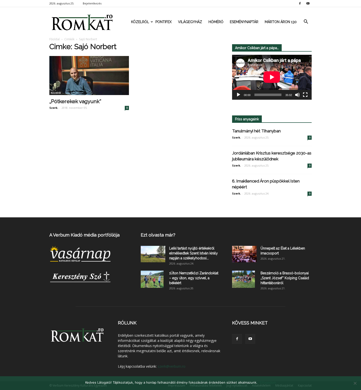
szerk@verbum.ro (171, 366)
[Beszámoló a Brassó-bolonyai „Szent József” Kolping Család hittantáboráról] (243, 279)
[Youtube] (308, 3)
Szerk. (53, 108)
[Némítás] (297, 94)
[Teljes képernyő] (305, 94)
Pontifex (163, 22)
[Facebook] (300, 3)
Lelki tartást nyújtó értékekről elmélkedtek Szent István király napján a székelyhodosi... (193, 253)
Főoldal (54, 39)
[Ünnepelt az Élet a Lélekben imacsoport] (244, 254)
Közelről (140, 22)
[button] (306, 22)
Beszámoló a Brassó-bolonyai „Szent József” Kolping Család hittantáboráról (285, 278)
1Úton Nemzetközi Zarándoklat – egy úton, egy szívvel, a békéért (193, 278)
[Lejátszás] (238, 94)
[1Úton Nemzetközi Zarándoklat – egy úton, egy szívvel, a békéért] (152, 279)
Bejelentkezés (92, 3)
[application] (272, 77)
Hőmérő (215, 22)
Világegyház (190, 22)
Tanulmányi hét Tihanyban (256, 130)
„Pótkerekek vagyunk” (75, 101)
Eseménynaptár (244, 22)
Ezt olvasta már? (158, 234)
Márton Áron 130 (281, 22)
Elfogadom (268, 382)
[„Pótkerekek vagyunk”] (89, 75)
